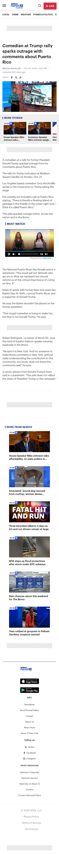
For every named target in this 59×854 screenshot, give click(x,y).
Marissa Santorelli (11, 68)
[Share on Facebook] (12, 77)
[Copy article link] (20, 77)
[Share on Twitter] (16, 77)
